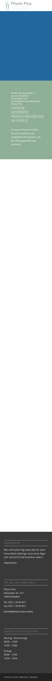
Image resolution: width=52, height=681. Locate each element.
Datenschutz (23, 677)
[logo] (21, 5)
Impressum (34, 677)
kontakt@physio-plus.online (18, 611)
